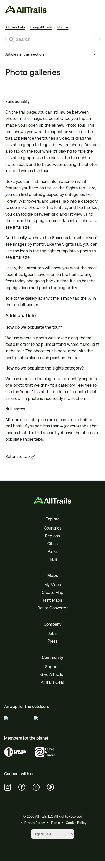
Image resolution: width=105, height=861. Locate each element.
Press (53, 641)
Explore (53, 518)
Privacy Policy (34, 823)
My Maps (52, 584)
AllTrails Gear (52, 682)
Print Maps (52, 600)
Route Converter (52, 608)
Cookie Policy (76, 823)
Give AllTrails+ (52, 674)
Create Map (52, 592)
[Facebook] (21, 787)
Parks (53, 551)
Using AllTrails (41, 27)
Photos (63, 27)
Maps (52, 575)
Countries (52, 528)
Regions (52, 536)
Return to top (17, 456)
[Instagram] (7, 787)
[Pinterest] (50, 787)
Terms (55, 823)
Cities (52, 543)
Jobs (52, 633)
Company (52, 624)
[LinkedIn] (36, 787)
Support (52, 666)
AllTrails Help (15, 27)
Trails (52, 559)
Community (52, 657)
